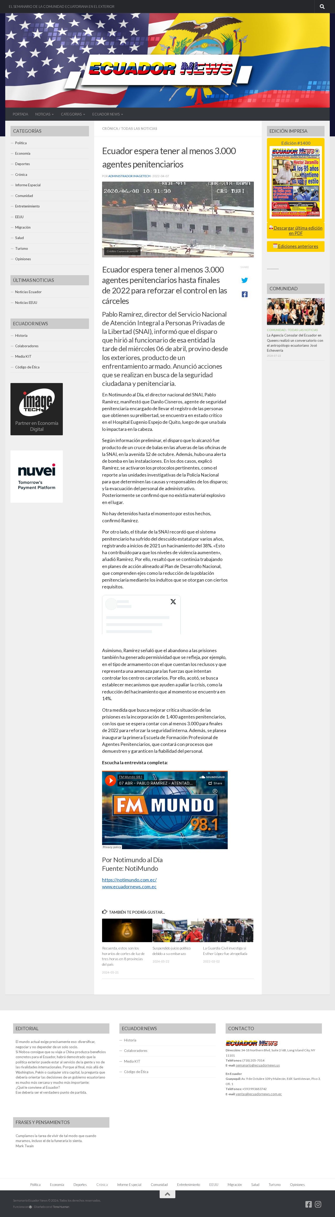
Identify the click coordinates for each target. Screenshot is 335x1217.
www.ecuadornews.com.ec (129, 886)
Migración (23, 227)
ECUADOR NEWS (106, 114)
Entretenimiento (27, 206)
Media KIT (23, 356)
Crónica (110, 128)
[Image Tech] (36, 434)
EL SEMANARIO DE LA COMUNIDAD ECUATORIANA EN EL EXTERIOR (61, 6)
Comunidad (24, 196)
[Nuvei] (36, 501)
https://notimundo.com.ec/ (129, 880)
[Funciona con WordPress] (30, 1207)
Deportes (22, 164)
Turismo (21, 248)
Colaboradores (26, 346)
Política (21, 143)
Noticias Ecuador (28, 292)
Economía (22, 153)
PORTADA (20, 114)
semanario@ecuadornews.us (258, 1065)
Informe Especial (28, 185)
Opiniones (23, 259)
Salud (19, 238)
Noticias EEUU (26, 302)
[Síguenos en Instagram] (318, 1204)
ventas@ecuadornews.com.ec (259, 1094)
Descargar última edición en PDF (297, 230)
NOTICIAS (42, 114)
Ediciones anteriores (297, 246)
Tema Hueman (61, 1206)
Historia (21, 335)
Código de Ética (27, 367)
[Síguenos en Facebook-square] (308, 1204)
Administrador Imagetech (129, 176)
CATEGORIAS (71, 114)
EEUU (19, 217)
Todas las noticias (139, 128)
